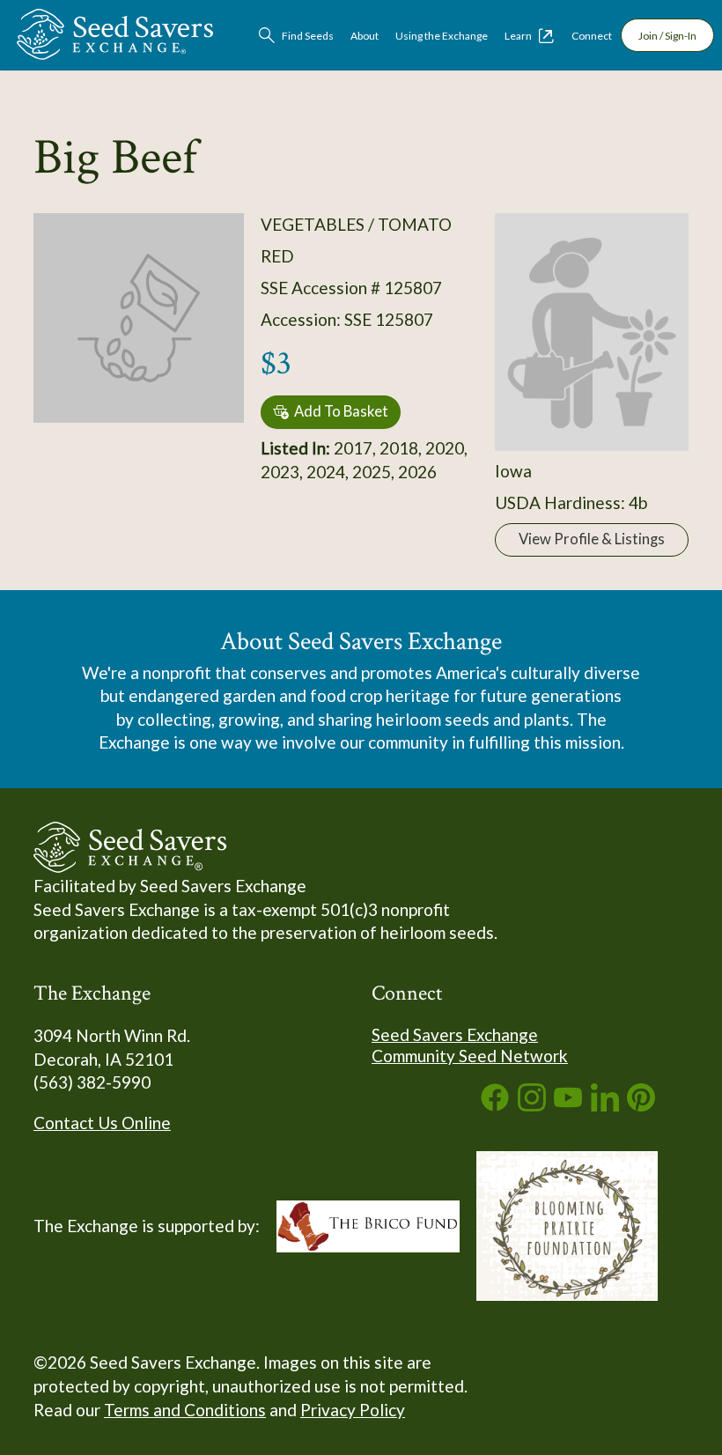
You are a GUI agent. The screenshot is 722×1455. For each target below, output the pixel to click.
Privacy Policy (352, 1410)
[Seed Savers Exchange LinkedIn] (605, 1105)
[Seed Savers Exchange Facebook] (495, 1105)
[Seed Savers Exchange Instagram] (532, 1105)
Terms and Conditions (185, 1410)
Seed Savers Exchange (455, 1034)
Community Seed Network (470, 1055)
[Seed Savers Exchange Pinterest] (641, 1105)
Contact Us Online (102, 1122)
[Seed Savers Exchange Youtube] (568, 1105)
